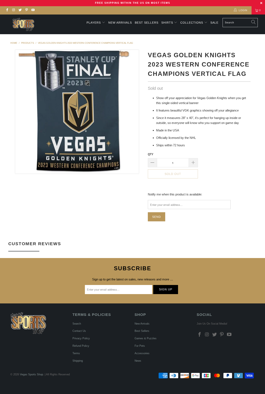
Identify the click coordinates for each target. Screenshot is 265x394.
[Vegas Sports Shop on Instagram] (13, 10)
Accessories (142, 353)
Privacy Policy (81, 338)
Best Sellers (146, 22)
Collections (192, 22)
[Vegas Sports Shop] (23, 24)
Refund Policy (80, 345)
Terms (76, 353)
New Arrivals (120, 22)
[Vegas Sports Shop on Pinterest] (26, 10)
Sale (214, 22)
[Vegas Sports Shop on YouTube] (33, 10)
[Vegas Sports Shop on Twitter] (20, 10)
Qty (150, 154)
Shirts (167, 22)
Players (94, 22)
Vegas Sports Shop (31, 374)
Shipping (77, 360)
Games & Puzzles (146, 338)
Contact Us (79, 330)
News (138, 360)
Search (76, 323)
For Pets (140, 345)
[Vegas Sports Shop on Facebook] (7, 10)
